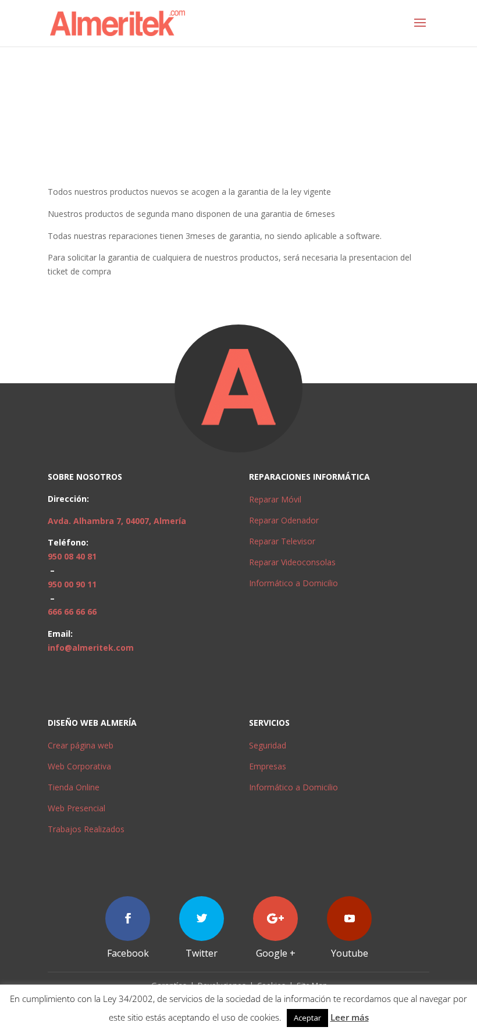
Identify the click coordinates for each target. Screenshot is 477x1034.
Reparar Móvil (275, 499)
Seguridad (267, 745)
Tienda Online (73, 787)
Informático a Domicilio (293, 583)
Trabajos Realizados (86, 829)
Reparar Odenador (284, 520)
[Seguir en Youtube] (349, 918)
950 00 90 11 (72, 584)
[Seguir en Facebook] (127, 918)
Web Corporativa (79, 766)
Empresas (267, 766)
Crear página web (80, 745)
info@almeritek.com (91, 647)
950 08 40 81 (72, 556)
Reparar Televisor (282, 541)
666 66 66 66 (72, 611)
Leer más (349, 1017)
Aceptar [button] (307, 1017)
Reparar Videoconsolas (292, 562)
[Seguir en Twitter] (201, 918)
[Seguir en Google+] (275, 918)
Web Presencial (76, 808)
